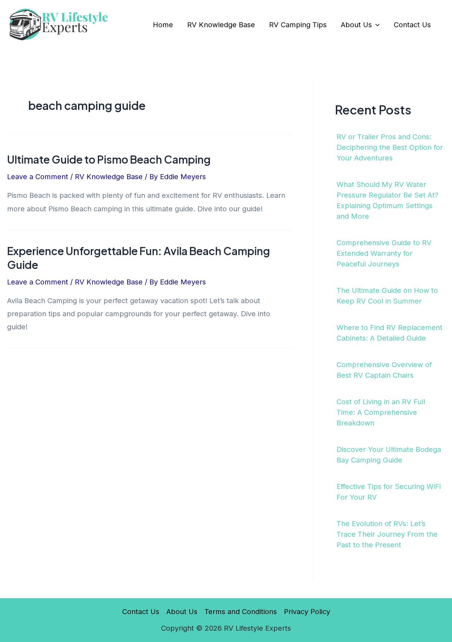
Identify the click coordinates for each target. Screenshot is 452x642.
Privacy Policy (307, 611)
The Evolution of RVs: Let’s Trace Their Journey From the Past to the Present (387, 534)
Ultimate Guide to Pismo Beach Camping (109, 159)
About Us (356, 24)
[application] (376, 24)
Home (163, 24)
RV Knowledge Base (221, 24)
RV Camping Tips (298, 24)
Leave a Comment (37, 176)
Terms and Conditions (240, 611)
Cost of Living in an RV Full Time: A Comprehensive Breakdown (381, 412)
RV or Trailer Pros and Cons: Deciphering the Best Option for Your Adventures (390, 147)
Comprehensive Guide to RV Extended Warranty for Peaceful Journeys (384, 253)
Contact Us (412, 24)
